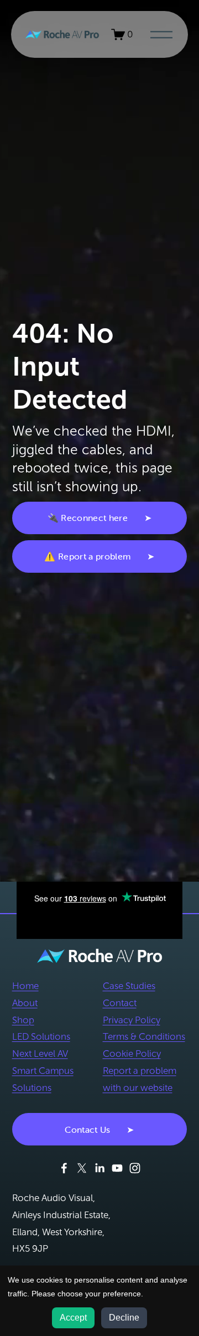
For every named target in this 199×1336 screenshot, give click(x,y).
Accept (73, 1317)
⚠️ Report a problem (87, 556)
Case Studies (129, 986)
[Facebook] (64, 1168)
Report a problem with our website (139, 1079)
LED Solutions (41, 1036)
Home (25, 986)
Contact (120, 1003)
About (25, 1003)
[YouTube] (117, 1168)
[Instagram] (134, 1168)
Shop (23, 1020)
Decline (124, 1317)
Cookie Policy (132, 1054)
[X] (81, 1168)
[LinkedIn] (99, 1168)
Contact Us (87, 1129)
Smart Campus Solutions (43, 1079)
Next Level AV (40, 1054)
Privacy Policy (131, 1020)
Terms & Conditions (144, 1036)
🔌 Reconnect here (88, 517)
